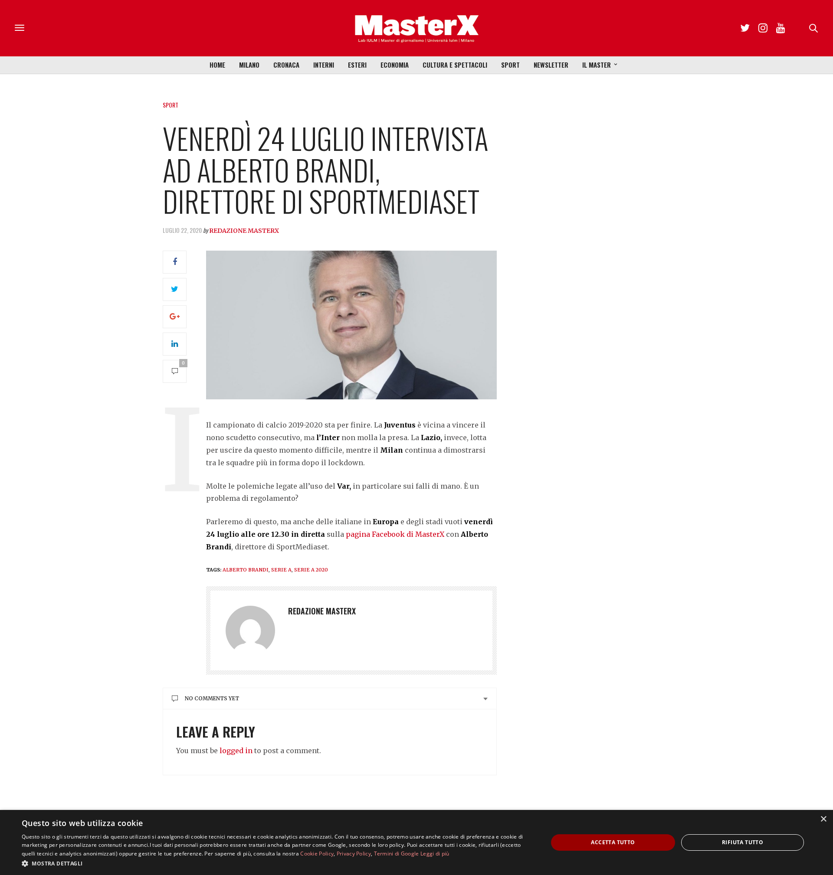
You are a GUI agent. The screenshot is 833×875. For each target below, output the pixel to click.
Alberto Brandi (246, 570)
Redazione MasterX (244, 231)
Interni (323, 64)
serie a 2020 (311, 570)
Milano (249, 64)
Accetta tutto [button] (613, 842)
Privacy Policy (354, 853)
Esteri (357, 64)
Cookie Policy (317, 853)
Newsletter (551, 64)
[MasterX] (416, 28)
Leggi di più (434, 853)
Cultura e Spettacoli (455, 64)
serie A (281, 570)
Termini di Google (396, 853)
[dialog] (416, 842)
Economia (394, 64)
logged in (236, 750)
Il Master (596, 64)
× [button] (823, 819)
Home (217, 64)
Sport (510, 64)
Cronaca (286, 64)
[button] (277, 863)
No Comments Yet (212, 698)
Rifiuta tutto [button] (742, 842)
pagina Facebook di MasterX (395, 534)
